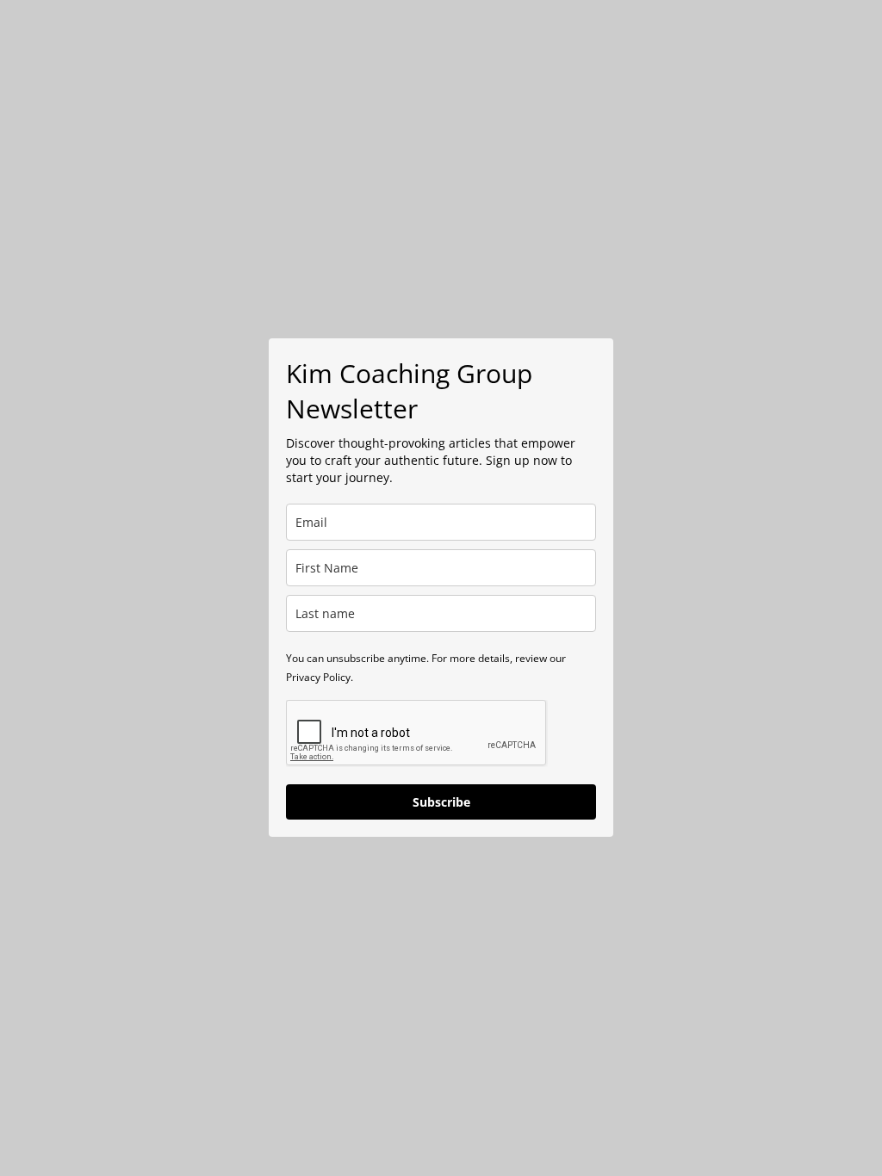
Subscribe (441, 802)
